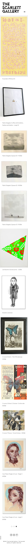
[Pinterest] (17, 535)
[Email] (14, 535)
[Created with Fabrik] (0, 537)
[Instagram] (11, 535)
